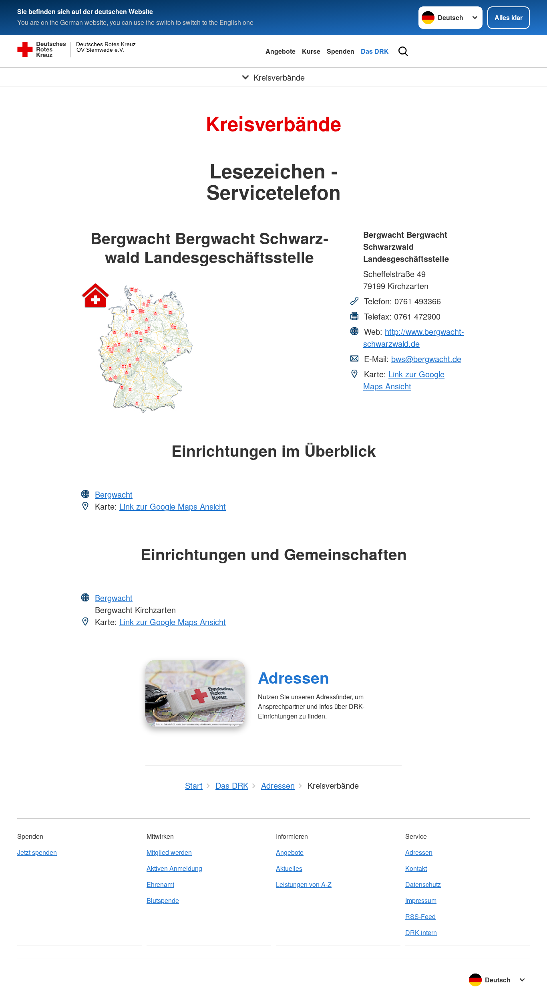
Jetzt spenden (37, 852)
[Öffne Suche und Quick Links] (403, 51)
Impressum (420, 900)
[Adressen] (195, 693)
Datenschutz (423, 884)
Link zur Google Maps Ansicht (403, 380)
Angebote (280, 51)
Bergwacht (114, 494)
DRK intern (421, 932)
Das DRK (375, 51)
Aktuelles (289, 868)
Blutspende (163, 900)
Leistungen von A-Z (304, 884)
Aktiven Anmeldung (174, 868)
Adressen (293, 677)
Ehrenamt (160, 884)
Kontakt (416, 868)
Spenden (340, 51)
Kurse (311, 51)
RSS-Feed (420, 916)
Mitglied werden (169, 852)
